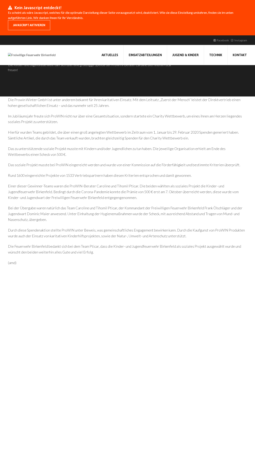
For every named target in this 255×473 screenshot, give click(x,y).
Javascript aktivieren (29, 25)
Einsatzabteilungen (145, 55)
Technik (215, 55)
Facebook (223, 40)
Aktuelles (110, 55)
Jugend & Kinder (185, 55)
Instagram (240, 40)
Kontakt (240, 55)
